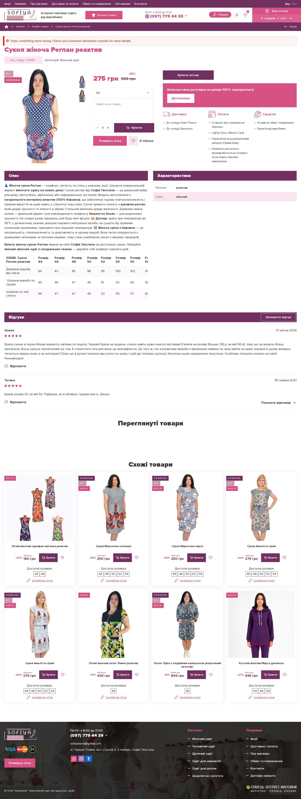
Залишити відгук (278, 317)
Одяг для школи (204, 768)
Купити (137, 128)
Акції (7, 4)
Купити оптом (188, 75)
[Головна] (6, 27)
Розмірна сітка (110, 141)
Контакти (140, 4)
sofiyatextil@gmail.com (85, 743)
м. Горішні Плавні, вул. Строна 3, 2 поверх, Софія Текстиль (112, 750)
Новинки (20, 4)
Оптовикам (122, 4)
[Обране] (245, 15)
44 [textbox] (98, 93)
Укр (287, 4)
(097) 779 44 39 (166, 16)
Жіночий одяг (69, 60)
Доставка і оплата (264, 746)
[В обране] (62, 558)
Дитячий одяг (202, 754)
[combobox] (122, 93)
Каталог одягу (106, 15)
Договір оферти (262, 776)
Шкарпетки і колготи (207, 776)
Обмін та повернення (97, 4)
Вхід (237, 15)
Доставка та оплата (65, 4)
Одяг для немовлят (206, 761)
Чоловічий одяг (203, 746)
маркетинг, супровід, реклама (273, 791)
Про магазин (38, 4)
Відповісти (18, 366)
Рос (294, 4)
